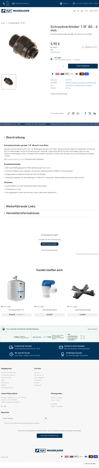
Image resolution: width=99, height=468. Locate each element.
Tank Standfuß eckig (49, 310)
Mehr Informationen (92, 329)
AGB (2, 380)
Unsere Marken (39, 378)
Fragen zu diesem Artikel (58, 94)
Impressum (38, 385)
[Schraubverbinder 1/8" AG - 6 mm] (24, 48)
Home (3, 23)
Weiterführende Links (20, 207)
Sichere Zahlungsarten (8, 372)
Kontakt (36, 383)
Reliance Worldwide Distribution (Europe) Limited (80, 82)
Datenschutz (5, 382)
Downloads (37, 380)
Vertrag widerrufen (7, 387)
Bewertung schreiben (49, 244)
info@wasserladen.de (22, 3)
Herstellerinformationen (22, 213)
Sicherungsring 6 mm (15, 159)
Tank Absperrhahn (16, 310)
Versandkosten (55, 52)
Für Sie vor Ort (39, 375)
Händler (3, 385)
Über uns (37, 373)
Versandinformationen (8, 375)
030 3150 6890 (7, 3)
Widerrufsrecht (6, 377)
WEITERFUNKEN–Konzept (16, 457)
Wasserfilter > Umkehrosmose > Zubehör (78, 85)
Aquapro (82, 310)
